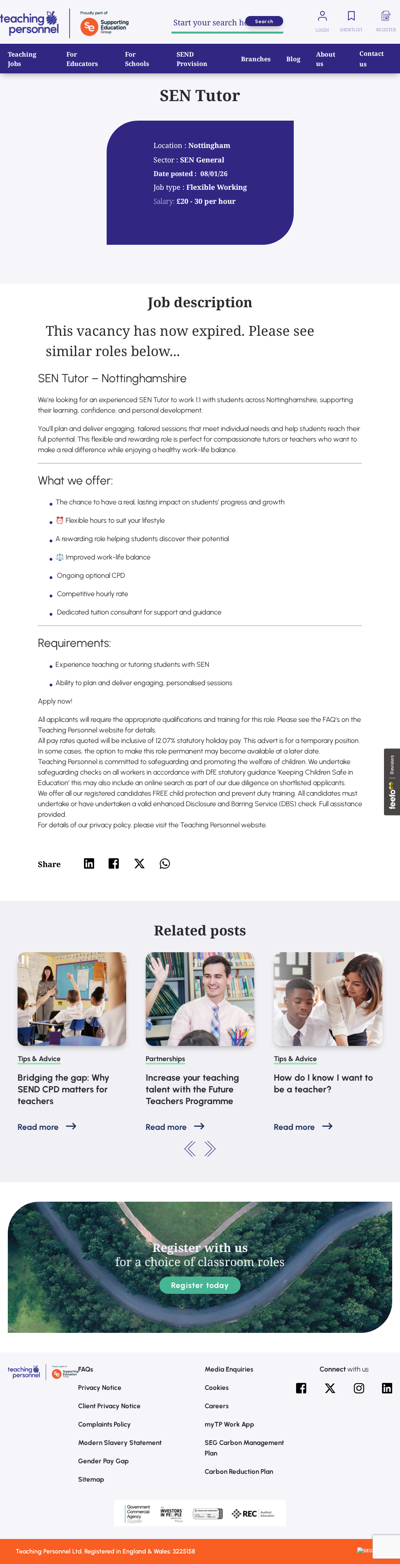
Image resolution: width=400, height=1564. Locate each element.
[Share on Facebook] (114, 863)
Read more (38, 1127)
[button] (190, 1149)
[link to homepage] (64, 23)
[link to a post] (72, 999)
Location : (171, 145)
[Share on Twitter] (139, 863)
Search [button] (264, 21)
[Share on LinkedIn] (89, 863)
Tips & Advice (39, 1059)
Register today (200, 1285)
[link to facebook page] (301, 1388)
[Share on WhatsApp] (165, 863)
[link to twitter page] (330, 1388)
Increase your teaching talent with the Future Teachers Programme (192, 1089)
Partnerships (165, 1059)
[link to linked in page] (387, 1388)
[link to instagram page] (359, 1388)
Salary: (164, 201)
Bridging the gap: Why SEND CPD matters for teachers (63, 1089)
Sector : (167, 159)
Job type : (170, 187)
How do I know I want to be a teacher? (323, 1083)
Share (49, 864)
